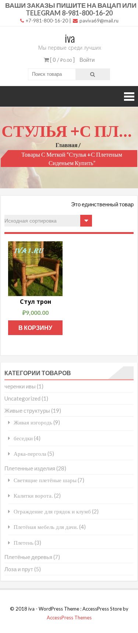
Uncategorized (22, 398)
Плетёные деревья (28, 557)
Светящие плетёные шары (45, 480)
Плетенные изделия (29, 468)
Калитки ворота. (33, 495)
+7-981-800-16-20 (46, 21)
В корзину (35, 327)
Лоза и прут (18, 569)
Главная (67, 144)
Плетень (23, 542)
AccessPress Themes (69, 617)
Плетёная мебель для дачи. (46, 527)
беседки (23, 438)
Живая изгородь (33, 422)
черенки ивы (20, 386)
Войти (87, 59)
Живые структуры (27, 410)
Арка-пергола (30, 453)
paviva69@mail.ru (98, 21)
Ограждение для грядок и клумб (52, 511)
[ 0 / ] (62, 59)
